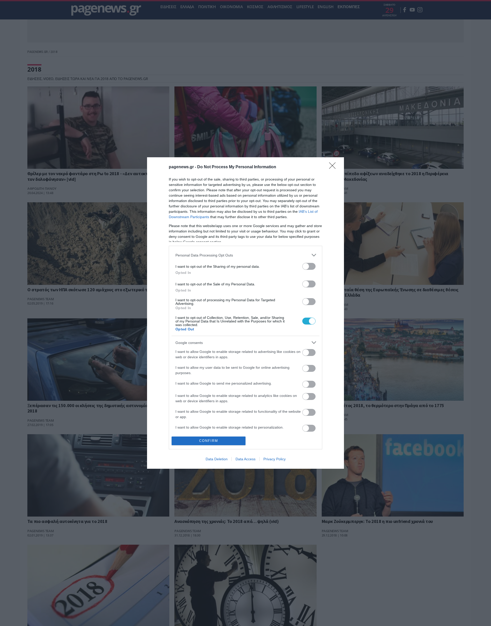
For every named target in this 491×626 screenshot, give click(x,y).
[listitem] (245, 255)
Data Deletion (217, 459)
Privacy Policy (274, 459)
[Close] (334, 167)
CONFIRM (208, 441)
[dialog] (245, 312)
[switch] (309, 266)
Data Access (245, 459)
